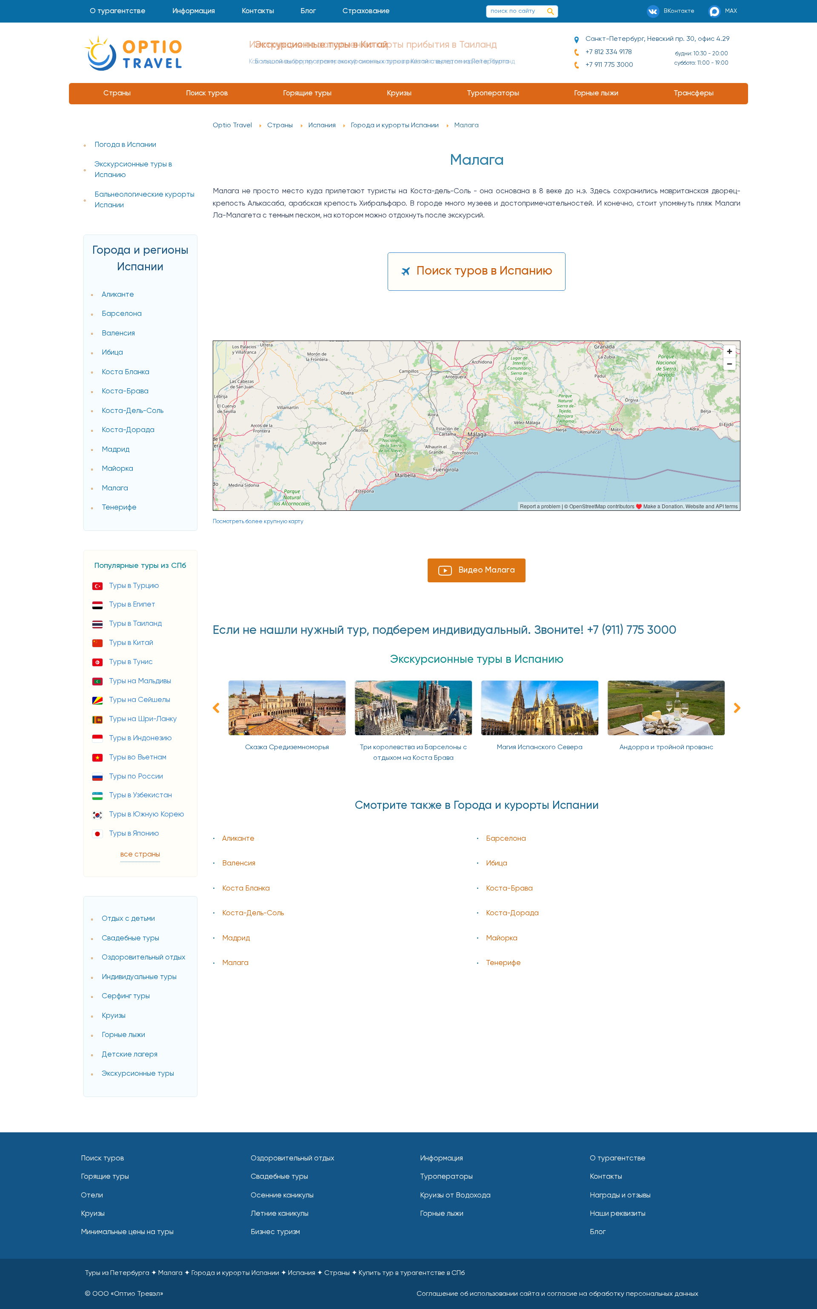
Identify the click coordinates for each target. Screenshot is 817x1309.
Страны (117, 93)
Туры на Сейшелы (139, 700)
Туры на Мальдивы (140, 681)
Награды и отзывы (620, 1195)
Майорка (117, 469)
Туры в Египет (132, 604)
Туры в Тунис (131, 662)
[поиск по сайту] (550, 11)
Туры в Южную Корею (146, 814)
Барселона (122, 314)
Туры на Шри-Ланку (143, 719)
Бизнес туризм (275, 1232)
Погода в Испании (125, 145)
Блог (308, 11)
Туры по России (136, 776)
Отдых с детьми (128, 918)
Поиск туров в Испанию (484, 271)
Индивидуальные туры (139, 977)
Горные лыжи (596, 93)
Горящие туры (307, 93)
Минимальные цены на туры (127, 1232)
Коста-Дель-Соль (132, 411)
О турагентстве (118, 11)
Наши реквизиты (618, 1213)
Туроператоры (493, 93)
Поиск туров (207, 93)
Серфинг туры (126, 996)
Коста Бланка (125, 372)
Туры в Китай (131, 643)
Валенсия (118, 333)
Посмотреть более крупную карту (258, 521)
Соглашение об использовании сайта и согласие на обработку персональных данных (557, 1294)
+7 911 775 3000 (609, 65)
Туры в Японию (134, 833)
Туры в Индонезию (140, 738)
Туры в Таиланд (135, 623)
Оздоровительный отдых (144, 957)
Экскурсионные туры (138, 1073)
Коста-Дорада (128, 430)
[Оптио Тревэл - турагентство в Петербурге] (133, 53)
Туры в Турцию (134, 586)
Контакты (258, 11)
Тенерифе (119, 507)
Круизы (399, 93)
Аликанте (118, 294)
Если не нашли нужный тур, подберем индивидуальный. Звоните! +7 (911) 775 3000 (445, 630)
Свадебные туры (130, 938)
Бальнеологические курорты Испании (144, 200)
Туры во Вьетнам (137, 757)
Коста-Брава (125, 391)
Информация (193, 11)
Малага (115, 488)
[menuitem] (118, 11)
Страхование (366, 11)
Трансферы (694, 93)
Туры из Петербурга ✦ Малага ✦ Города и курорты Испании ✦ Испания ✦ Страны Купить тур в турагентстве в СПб (275, 1273)
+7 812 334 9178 (609, 52)
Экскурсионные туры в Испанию (133, 170)
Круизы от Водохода (455, 1195)
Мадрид (115, 449)
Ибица (112, 352)
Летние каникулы (280, 1213)
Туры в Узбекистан (140, 795)
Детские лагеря (129, 1054)
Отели (92, 1195)
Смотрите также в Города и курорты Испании (477, 805)
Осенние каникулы (282, 1195)
